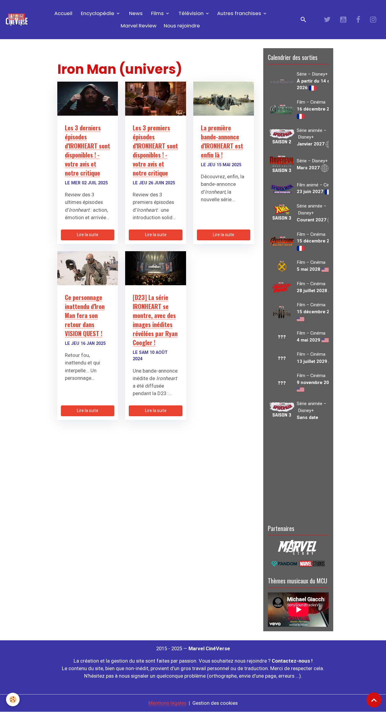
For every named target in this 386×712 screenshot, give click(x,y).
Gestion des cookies (215, 703)
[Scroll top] (373, 699)
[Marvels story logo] (298, 547)
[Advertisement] (298, 471)
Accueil (62, 13)
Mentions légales (167, 703)
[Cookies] (13, 699)
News (135, 13)
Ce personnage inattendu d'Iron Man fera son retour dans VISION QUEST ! (85, 315)
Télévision (191, 13)
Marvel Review (139, 25)
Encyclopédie (97, 13)
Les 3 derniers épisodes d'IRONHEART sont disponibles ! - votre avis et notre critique (87, 150)
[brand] (16, 19)
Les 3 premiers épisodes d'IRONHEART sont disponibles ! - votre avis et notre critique (155, 150)
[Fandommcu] (298, 563)
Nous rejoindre (182, 25)
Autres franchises (239, 13)
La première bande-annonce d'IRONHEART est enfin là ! (222, 141)
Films (157, 13)
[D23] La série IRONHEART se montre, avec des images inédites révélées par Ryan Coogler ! (155, 320)
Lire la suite (87, 234)
